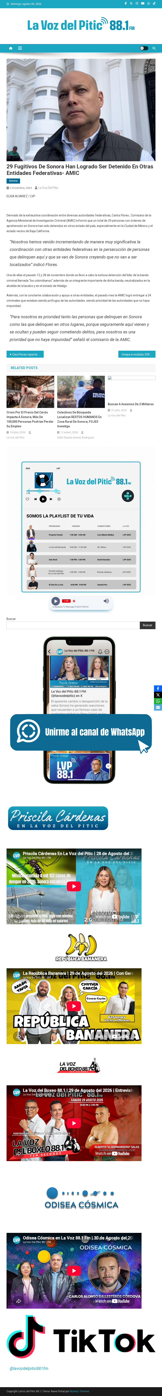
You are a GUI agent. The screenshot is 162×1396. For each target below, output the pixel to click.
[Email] (158, 707)
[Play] (55, 601)
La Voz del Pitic (48, 187)
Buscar (11, 619)
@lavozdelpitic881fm (29, 1368)
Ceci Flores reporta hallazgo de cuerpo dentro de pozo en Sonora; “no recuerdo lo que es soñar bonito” (28, 354)
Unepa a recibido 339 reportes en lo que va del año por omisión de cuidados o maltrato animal (139, 354)
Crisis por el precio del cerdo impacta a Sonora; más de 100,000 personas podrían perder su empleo (30, 419)
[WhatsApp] (158, 701)
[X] (158, 695)
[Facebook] (158, 688)
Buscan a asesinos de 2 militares (131, 404)
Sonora (13, 180)
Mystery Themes (79, 1391)
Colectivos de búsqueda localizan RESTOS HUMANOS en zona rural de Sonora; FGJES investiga (79, 419)
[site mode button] (144, 48)
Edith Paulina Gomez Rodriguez (75, 437)
